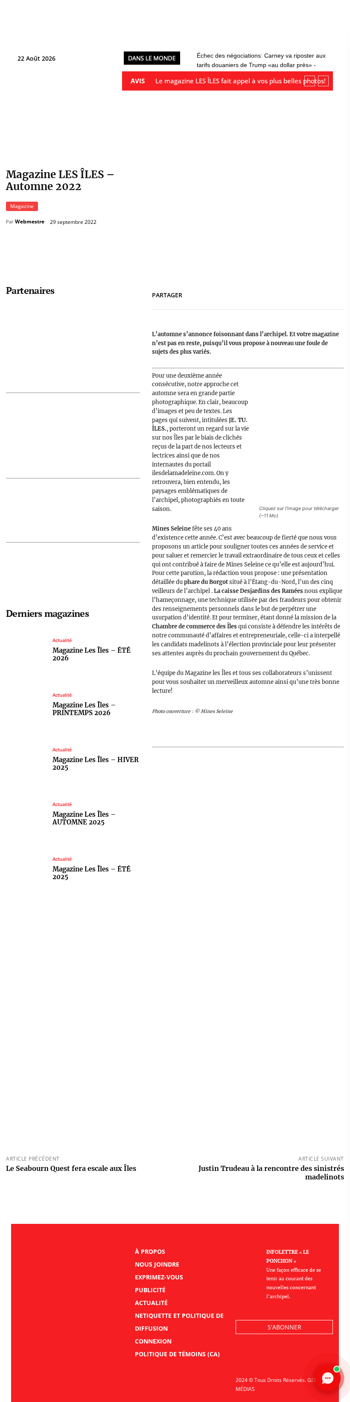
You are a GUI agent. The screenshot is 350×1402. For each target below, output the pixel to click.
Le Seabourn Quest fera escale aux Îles (71, 1168)
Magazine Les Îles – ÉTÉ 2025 (91, 873)
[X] (295, 293)
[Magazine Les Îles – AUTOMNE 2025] (26, 814)
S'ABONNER (284, 1327)
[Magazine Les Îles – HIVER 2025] (26, 759)
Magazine (22, 206)
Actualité (62, 640)
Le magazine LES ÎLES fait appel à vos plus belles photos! (240, 80)
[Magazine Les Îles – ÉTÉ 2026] (26, 650)
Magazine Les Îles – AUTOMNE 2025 (84, 818)
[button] (329, 33)
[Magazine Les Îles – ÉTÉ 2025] (26, 869)
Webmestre (29, 221)
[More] (335, 293)
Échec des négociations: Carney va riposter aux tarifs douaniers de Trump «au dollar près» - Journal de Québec (261, 65)
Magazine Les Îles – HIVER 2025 (95, 763)
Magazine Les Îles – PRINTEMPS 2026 (84, 709)
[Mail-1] (300, 1357)
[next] (323, 81)
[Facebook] (275, 293)
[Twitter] (262, 1357)
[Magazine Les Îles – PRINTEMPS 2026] (26, 704)
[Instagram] (281, 1357)
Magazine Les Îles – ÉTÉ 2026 (91, 654)
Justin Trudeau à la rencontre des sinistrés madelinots (271, 1172)
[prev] (309, 81)
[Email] (315, 293)
